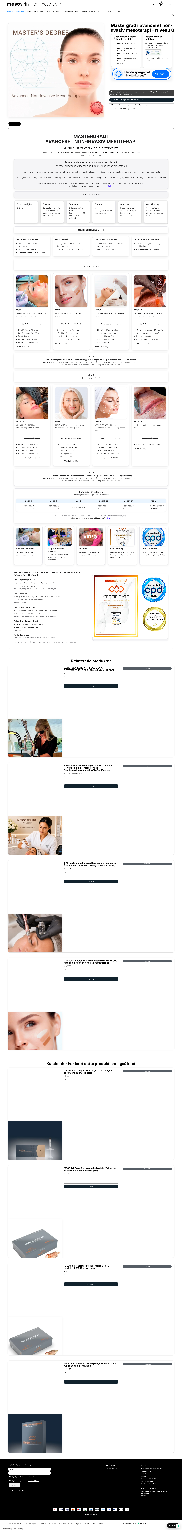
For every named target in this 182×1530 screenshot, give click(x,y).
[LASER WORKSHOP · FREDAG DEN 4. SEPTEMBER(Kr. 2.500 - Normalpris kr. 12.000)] (35, 719)
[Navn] (29, 1469)
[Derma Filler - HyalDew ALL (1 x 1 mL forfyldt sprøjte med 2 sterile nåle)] (35, 1121)
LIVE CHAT (173, 1525)
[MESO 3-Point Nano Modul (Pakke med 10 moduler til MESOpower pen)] (35, 1317)
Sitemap (143, 1495)
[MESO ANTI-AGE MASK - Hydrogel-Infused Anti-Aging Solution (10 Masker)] (35, 1414)
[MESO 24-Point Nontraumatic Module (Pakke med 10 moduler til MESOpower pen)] (35, 1219)
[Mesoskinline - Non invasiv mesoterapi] (80, 4)
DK (172, 4)
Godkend (14, 1485)
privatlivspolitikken (33, 1481)
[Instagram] (17, 1490)
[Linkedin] (24, 1490)
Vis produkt (147, 668)
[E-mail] (29, 1473)
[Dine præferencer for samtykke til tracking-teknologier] (178, 1526)
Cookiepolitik (18, 1528)
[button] (171, 15)
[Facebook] (10, 1490)
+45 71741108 (151, 1479)
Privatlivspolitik (6, 1528)
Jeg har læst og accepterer (25, 1481)
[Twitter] (13, 1490)
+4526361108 (151, 1481)
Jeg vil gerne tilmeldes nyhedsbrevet (30, 1476)
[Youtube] (20, 1490)
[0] (160, 5)
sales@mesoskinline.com (153, 1484)
